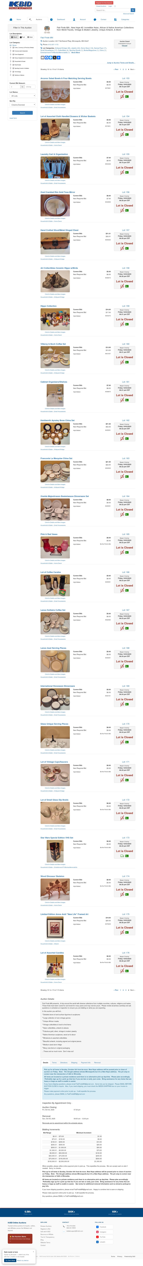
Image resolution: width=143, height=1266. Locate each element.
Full (23, 37)
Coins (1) (103, 50)
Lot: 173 (125, 837)
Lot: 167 (125, 609)
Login (110, 6)
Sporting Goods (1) (76, 50)
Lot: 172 (125, 799)
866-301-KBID (71, 1228)
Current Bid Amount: (17, 83)
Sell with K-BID (45, 1231)
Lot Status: (14, 92)
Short (15, 37)
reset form (13, 118)
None (14, 45)
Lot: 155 (125, 154)
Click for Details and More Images (55, 104)
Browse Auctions (46, 1226)
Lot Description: (16, 33)
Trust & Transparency (47, 1237)
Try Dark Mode (10, 1260)
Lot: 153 (125, 78)
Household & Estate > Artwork (50, 944)
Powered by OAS (129, 1256)
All (10, 45)
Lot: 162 (125, 420)
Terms (54, 1062)
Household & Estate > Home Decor (51, 145)
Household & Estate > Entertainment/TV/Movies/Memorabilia (59, 867)
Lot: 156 (125, 192)
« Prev (116, 69)
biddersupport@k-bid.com (75, 1231)
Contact (43, 1245)
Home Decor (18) (87, 48)
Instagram (101, 1232)
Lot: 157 (125, 230)
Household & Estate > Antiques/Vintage (52, 259)
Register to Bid (45, 1229)
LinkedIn (101, 1242)
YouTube (101, 1237)
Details (45, 1062)
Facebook (101, 1227)
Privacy (119, 1256)
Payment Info (85, 1062)
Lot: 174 (125, 876)
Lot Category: (15, 42)
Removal (97, 1062)
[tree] (22, 61)
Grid (31, 37)
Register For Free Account (104, 3)
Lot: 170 (125, 723)
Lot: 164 (125, 496)
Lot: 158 (125, 267)
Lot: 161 (125, 381)
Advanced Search (128, 14)
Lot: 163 (125, 458)
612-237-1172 (53, 44)
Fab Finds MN (47, 37)
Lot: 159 (125, 305)
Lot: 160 (125, 343)
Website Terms (45, 1242)
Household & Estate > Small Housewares (53, 107)
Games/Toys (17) (100, 48)
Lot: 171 (125, 761)
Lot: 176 (125, 952)
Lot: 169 (125, 685)
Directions (63, 1062)
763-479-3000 (71, 1226)
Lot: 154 (125, 116)
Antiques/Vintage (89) (62, 48)
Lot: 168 (125, 647)
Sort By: (13, 101)
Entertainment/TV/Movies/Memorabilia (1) (55, 52)
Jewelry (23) (75, 48)
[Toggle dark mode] (115, 6)
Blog (42, 1240)
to (22, 87)
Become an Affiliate (47, 1234)
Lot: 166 (125, 572)
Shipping (74, 1062)
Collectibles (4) (63, 50)
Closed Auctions (101, 6)
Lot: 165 (125, 534)
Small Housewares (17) (49, 50)
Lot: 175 (125, 914)
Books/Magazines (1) (91, 50)
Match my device (22, 1260)
